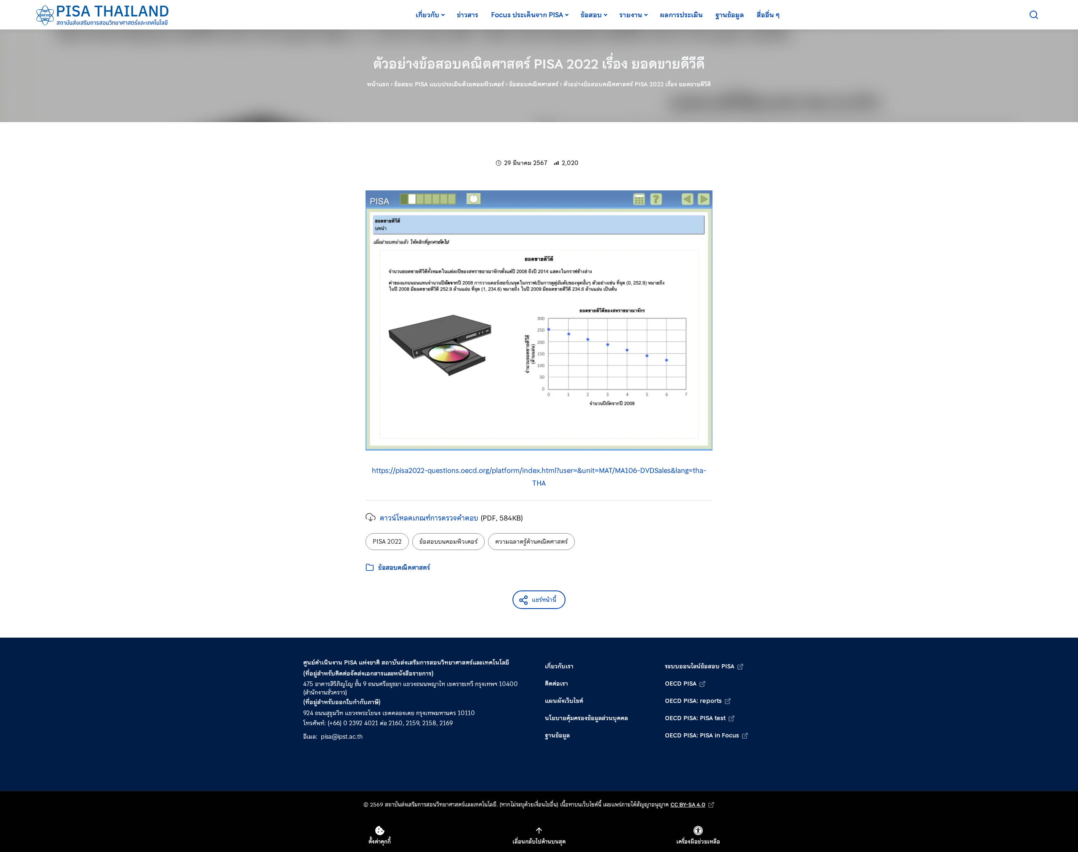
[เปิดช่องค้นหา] (1033, 14)
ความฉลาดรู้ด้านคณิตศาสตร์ (531, 542)
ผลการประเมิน (681, 14)
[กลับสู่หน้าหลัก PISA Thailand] (103, 14)
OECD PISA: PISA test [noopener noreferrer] (695, 718)
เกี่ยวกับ (427, 14)
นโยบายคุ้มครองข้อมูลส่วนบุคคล (586, 718)
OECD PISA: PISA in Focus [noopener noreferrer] (702, 735)
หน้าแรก (378, 84)
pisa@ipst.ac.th (342, 736)
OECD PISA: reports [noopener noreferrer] (693, 700)
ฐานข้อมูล (729, 14)
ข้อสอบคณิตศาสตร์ (533, 84)
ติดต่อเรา (556, 683)
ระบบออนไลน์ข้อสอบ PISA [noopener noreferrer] (699, 666)
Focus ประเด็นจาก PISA (527, 14)
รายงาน (630, 14)
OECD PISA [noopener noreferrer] (680, 683)
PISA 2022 (387, 542)
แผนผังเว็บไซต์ (564, 700)
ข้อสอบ (591, 14)
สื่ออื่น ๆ (768, 14)
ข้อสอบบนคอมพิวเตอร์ (448, 542)
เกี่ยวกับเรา (559, 666)
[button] (539, 599)
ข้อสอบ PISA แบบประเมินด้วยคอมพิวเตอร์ (449, 84)
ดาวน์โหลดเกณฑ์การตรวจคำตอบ (429, 518)
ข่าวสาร (467, 14)
